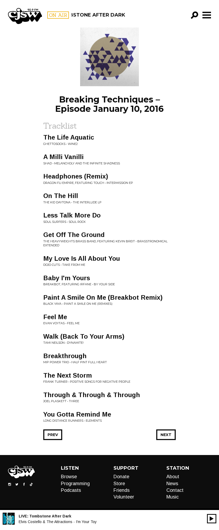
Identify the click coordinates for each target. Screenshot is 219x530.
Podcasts (71, 490)
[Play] (211, 518)
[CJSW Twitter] (16, 484)
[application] (211, 518)
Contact (174, 490)
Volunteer (124, 497)
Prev (53, 434)
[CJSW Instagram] (9, 484)
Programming (75, 483)
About (172, 476)
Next (166, 434)
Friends (122, 490)
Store (119, 483)
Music (172, 497)
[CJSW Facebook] (24, 484)
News (172, 483)
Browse (69, 476)
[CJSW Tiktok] (31, 484)
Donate (121, 476)
